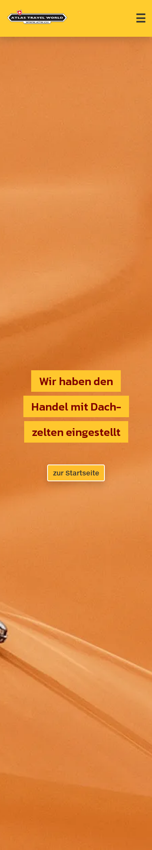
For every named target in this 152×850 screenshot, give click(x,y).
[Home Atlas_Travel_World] (37, 17)
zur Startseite (76, 473)
